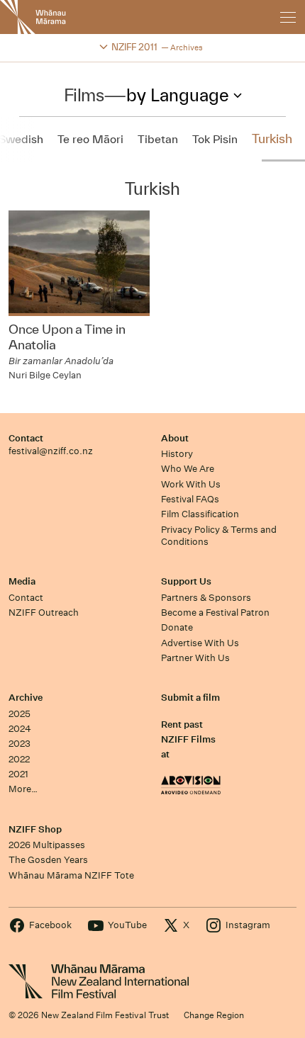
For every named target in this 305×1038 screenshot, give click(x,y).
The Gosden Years (48, 860)
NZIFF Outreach (44, 613)
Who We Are (187, 469)
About (175, 438)
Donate (177, 627)
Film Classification (200, 514)
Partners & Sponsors (206, 598)
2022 (19, 759)
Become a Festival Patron (215, 613)
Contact (26, 438)
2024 (20, 729)
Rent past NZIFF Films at (188, 739)
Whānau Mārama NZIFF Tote (71, 875)
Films (84, 95)
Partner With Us (195, 658)
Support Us (186, 581)
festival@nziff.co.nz (51, 451)
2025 (19, 714)
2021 (18, 774)
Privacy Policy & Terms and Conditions (219, 536)
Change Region (214, 1015)
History (177, 454)
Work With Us (191, 484)
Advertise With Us (200, 643)
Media (22, 581)
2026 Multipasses (47, 845)
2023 (19, 744)
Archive (26, 698)
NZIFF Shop (35, 829)
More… (23, 789)
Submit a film (190, 698)
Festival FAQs (190, 499)
